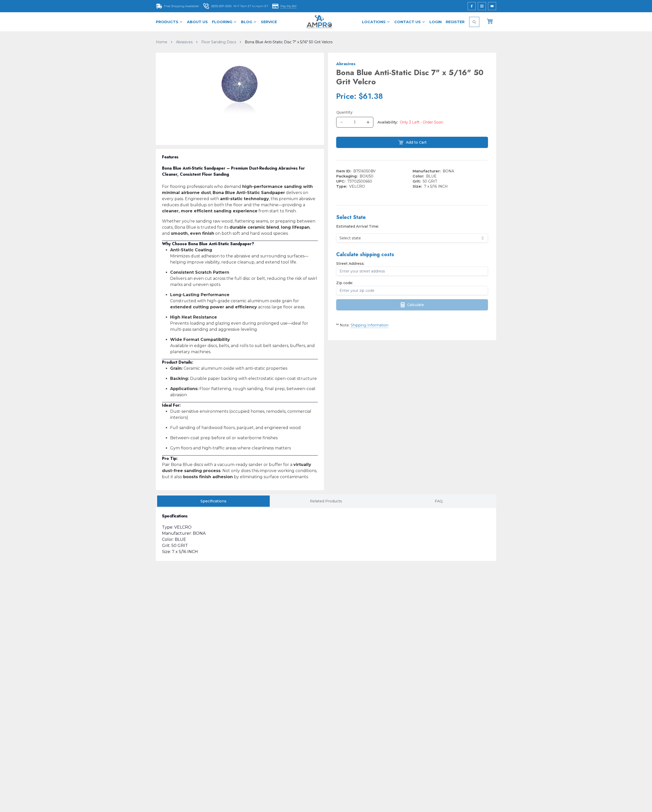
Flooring (222, 22)
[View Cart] (490, 21)
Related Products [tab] (326, 501)
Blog (246, 22)
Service (269, 22)
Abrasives (184, 42)
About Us (197, 22)
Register (455, 22)
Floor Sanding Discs (218, 42)
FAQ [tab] (439, 501)
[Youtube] (492, 6)
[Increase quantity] (368, 122)
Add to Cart (416, 142)
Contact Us (407, 22)
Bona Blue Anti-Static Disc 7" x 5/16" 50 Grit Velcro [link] (289, 42)
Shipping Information (369, 325)
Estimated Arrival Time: (357, 226)
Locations (374, 22)
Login (435, 22)
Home (161, 42)
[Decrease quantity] (341, 122)
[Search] (474, 22)
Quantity (344, 112)
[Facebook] (472, 6)
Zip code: (344, 283)
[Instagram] (482, 6)
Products (167, 22)
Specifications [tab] (213, 501)
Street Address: (350, 263)
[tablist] (326, 501)
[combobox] (412, 238)
